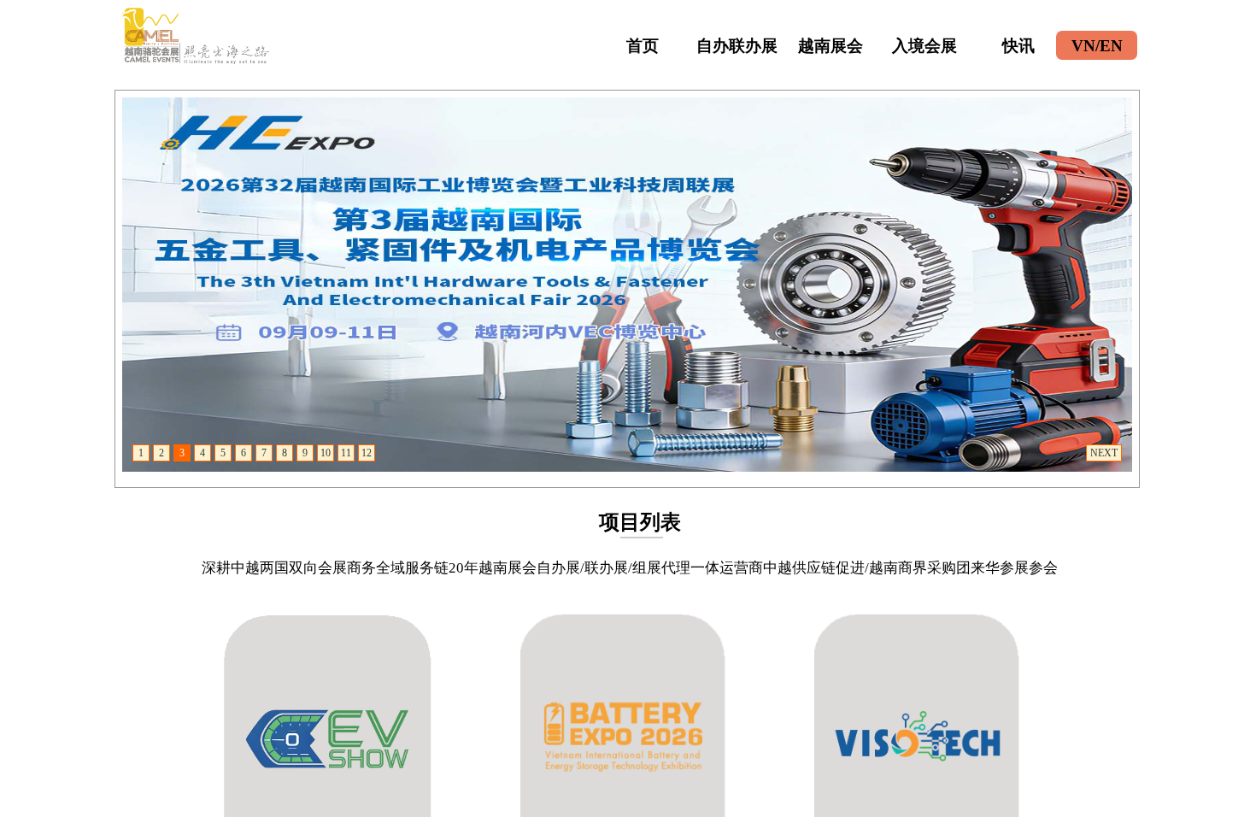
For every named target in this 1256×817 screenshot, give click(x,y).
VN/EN (1097, 46)
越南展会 (830, 46)
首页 (642, 46)
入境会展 (924, 46)
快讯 (1018, 46)
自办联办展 (737, 46)
